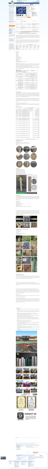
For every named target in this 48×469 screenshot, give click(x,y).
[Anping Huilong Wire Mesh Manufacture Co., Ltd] (13, 1)
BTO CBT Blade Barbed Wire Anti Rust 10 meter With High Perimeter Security (16, 467)
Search (31, 4)
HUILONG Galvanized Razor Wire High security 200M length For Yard (31, 466)
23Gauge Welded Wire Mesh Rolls (32, 443)
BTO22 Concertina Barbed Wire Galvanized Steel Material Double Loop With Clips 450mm (17, 463)
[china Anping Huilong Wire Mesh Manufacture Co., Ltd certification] (10, 33)
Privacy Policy (11, 468)
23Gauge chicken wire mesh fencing (25, 443)
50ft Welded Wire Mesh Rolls (19, 443)
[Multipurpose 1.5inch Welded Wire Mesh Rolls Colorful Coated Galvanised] (21, 10)
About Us (10, 462)
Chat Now (37, 1)
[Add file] (35, 468)
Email (38, 1)
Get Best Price (24, 17)
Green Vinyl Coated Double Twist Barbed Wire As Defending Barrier (30, 463)
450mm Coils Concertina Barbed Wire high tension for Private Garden (16, 465)
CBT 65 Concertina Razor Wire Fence (24, 462)
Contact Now (36, 452)
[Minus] (46, 453)
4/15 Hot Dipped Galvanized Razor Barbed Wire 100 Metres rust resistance (30, 464)
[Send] (46, 468)
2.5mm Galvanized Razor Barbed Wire (23, 463)
